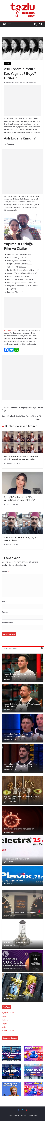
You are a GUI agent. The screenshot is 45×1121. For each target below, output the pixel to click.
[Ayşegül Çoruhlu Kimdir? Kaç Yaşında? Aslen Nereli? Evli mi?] (22, 473)
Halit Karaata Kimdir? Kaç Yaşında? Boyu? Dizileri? (21, 539)
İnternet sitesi (7, 622)
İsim (4, 601)
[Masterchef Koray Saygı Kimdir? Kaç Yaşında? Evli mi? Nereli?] (22, 698)
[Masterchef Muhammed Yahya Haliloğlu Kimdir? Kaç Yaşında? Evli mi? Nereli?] (22, 758)
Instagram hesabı (10, 330)
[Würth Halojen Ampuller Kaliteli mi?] (22, 934)
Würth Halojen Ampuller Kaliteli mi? (18, 942)
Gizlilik (4, 1016)
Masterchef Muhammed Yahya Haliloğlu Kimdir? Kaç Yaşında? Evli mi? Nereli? (20, 765)
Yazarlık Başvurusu (8, 1031)
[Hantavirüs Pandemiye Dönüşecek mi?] (22, 820)
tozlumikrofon (10, 83)
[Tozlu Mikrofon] (4, 24)
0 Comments (32, 83)
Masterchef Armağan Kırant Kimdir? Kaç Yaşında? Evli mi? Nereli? (19, 675)
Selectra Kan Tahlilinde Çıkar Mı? (16, 859)
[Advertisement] (22, 100)
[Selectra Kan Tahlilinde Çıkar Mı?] (22, 850)
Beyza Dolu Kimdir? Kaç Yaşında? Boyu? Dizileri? (23, 409)
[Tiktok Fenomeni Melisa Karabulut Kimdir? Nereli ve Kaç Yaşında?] (22, 433)
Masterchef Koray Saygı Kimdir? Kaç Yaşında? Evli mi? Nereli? (22, 705)
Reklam (4, 1027)
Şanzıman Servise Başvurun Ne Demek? (19, 912)
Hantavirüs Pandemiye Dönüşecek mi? (19, 829)
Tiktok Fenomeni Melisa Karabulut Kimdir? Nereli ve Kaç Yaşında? (21, 458)
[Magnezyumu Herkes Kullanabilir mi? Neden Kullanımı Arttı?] (22, 790)
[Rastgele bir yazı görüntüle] (40, 24)
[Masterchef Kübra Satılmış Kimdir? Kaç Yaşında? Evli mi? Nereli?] (22, 728)
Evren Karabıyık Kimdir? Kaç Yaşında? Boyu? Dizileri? (21, 418)
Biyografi (7, 64)
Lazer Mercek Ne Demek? (14, 995)
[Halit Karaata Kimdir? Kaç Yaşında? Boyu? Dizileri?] (22, 514)
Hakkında (5, 1020)
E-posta (5, 612)
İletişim (4, 1023)
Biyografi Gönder (8, 1013)
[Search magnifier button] (42, 648)
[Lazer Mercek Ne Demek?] (22, 987)
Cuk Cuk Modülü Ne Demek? (15, 965)
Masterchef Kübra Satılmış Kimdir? (17, 734)
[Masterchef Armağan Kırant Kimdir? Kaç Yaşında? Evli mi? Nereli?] (22, 668)
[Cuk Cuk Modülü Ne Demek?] (22, 961)
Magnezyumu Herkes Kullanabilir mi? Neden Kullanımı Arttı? (21, 797)
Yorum (5, 571)
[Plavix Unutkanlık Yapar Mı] (22, 876)
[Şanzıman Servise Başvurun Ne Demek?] (22, 904)
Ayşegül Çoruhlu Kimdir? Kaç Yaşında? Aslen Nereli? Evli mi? (19, 498)
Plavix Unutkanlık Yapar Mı (14, 880)
